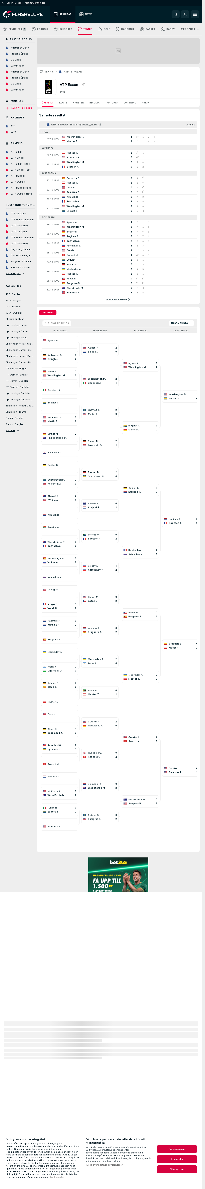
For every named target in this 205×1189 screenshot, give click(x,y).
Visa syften (177, 1169)
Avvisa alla (177, 1159)
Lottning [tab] (48, 312)
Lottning (130, 102)
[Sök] (176, 14)
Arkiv (145, 102)
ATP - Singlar (73, 71)
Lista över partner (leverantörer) (104, 1164)
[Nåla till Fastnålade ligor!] (83, 84)
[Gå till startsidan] (25, 14)
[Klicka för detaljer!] (118, 139)
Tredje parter (57, 1177)
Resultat (95, 102)
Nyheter (78, 102)
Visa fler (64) (13, 273)
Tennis (49, 71)
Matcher (112, 102)
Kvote (63, 102)
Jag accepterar (177, 1149)
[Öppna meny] (195, 14)
